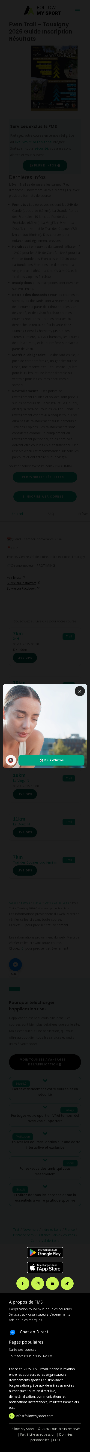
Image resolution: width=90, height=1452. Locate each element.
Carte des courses (22, 1349)
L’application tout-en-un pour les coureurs (40, 1309)
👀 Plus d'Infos (51, 760)
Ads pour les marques (25, 1320)
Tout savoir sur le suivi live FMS (31, 1356)
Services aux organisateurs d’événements (39, 1314)
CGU (56, 1440)
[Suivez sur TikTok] (67, 1283)
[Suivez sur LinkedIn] (52, 1283)
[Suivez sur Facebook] (22, 1283)
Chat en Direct (34, 1332)
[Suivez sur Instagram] (37, 1283)
